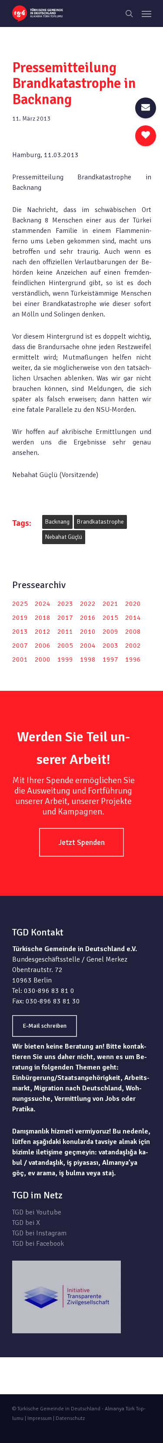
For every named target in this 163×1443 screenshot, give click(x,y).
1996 (133, 659)
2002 (133, 645)
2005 (65, 645)
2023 (65, 603)
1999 (65, 659)
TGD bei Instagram (39, 1233)
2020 (133, 603)
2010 (88, 631)
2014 (133, 617)
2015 (110, 617)
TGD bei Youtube (36, 1212)
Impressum (39, 1418)
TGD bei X (26, 1222)
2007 (20, 645)
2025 (20, 603)
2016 (88, 617)
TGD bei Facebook (38, 1243)
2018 (42, 617)
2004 (88, 645)
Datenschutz (70, 1418)
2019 (20, 617)
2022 (88, 603)
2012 (42, 631)
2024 (42, 603)
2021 (110, 603)
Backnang (57, 521)
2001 (20, 659)
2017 (65, 617)
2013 (20, 631)
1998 (88, 659)
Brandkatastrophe (100, 521)
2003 (110, 645)
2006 (42, 645)
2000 (42, 659)
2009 (110, 631)
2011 (65, 631)
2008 (133, 631)
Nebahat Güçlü (63, 537)
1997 (110, 659)
